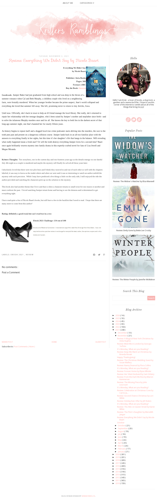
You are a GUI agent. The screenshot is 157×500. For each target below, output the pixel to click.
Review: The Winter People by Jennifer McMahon (134, 279)
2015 (117, 469)
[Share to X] (99, 254)
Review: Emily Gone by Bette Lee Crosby (133, 230)
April (120, 443)
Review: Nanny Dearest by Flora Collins (134, 365)
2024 (117, 321)
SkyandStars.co (88, 496)
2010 (117, 483)
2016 (117, 466)
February (122, 449)
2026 (117, 315)
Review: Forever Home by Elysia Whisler (134, 371)
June (120, 437)
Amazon (82, 88)
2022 (117, 327)
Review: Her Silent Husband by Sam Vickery (135, 374)
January (121, 451)
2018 (117, 460)
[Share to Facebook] (94, 254)
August (121, 431)
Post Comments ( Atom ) (24, 346)
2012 (117, 477)
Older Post (100, 342)
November (123, 336)
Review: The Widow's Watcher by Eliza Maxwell (133, 181)
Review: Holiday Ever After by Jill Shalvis (134, 401)
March (121, 446)
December (123, 333)
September (123, 428)
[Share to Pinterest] (104, 254)
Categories (86, 3)
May (120, 440)
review (30, 255)
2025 (117, 318)
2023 (117, 324)
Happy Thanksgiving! (126, 357)
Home (54, 342)
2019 (117, 457)
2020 (117, 454)
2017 (117, 463)
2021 (117, 330)
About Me (68, 3)
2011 (117, 480)
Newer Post (7, 342)
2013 (117, 474)
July (119, 434)
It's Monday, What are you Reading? (133, 349)
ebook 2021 (17, 255)
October (120, 422)
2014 (117, 472)
